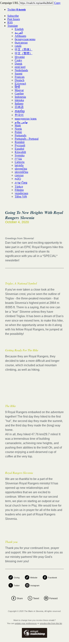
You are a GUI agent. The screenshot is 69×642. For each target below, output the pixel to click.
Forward (53, 598)
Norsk (18, 128)
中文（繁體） (23, 53)
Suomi (18, 73)
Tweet (36, 598)
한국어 (19, 114)
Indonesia (20, 96)
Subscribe (13, 15)
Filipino (19, 189)
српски (19, 175)
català (18, 45)
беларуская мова (25, 39)
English (19, 29)
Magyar (19, 90)
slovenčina (21, 168)
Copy (57, 2)
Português (20, 135)
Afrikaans (20, 35)
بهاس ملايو (21, 122)
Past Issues (13, 19)
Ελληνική (20, 83)
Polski (18, 132)
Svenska (19, 155)
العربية (19, 32)
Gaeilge (19, 93)
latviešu (19, 165)
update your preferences (26, 623)
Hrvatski (20, 57)
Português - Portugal (26, 138)
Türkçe (19, 186)
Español (19, 148)
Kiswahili (20, 152)
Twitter (16, 9)
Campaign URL (9, 2)
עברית (18, 158)
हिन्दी (17, 86)
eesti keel (20, 66)
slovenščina (21, 172)
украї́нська (21, 193)
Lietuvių (19, 162)
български (21, 42)
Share (20, 598)
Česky (18, 60)
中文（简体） (23, 49)
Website (33, 577)
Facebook (52, 577)
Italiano (19, 103)
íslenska (19, 100)
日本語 (19, 107)
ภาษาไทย (21, 182)
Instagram (34, 585)
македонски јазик (26, 118)
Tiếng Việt (21, 196)
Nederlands (21, 70)
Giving (17, 577)
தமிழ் (18, 178)
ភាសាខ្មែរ (20, 111)
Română (19, 142)
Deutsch (19, 80)
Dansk (18, 63)
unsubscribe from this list (51, 623)
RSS (10, 22)
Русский (20, 145)
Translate (12, 25)
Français (19, 76)
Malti (18, 125)
